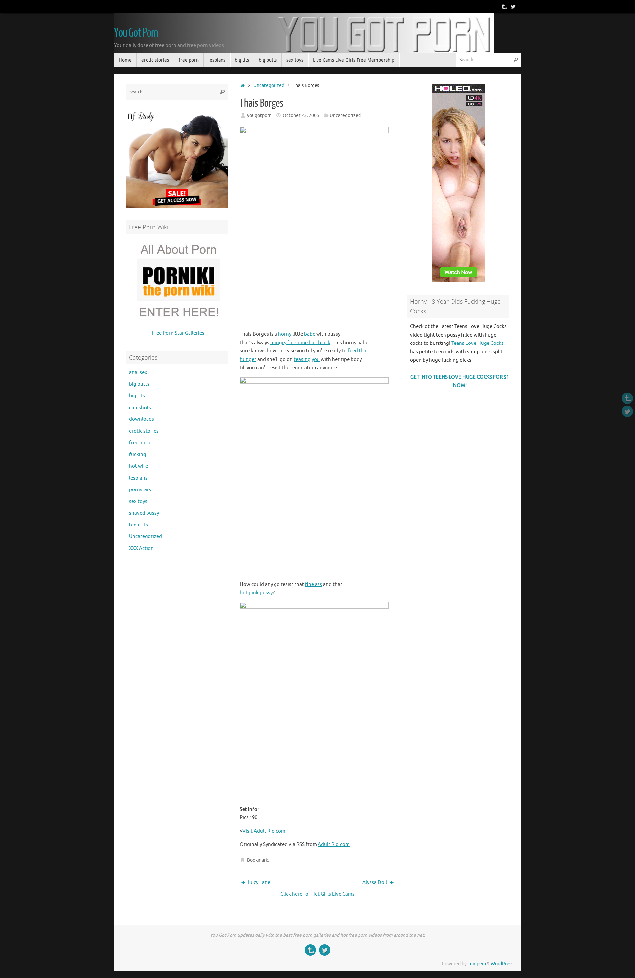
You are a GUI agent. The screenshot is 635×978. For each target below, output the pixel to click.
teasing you (307, 359)
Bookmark (257, 860)
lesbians (138, 478)
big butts (139, 384)
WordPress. (502, 964)
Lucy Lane (258, 882)
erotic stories (144, 431)
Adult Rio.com (334, 844)
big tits (137, 396)
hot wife (138, 466)
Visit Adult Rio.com (263, 831)
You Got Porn (136, 33)
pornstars (140, 490)
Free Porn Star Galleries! (179, 333)
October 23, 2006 (301, 115)
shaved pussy (144, 513)
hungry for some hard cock (300, 343)
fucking (137, 455)
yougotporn (259, 115)
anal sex (138, 372)
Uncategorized (268, 85)
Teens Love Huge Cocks (477, 343)
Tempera (477, 964)
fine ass (313, 584)
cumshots (140, 408)
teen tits (138, 525)
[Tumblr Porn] (503, 6)
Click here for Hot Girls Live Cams (317, 894)
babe (309, 334)
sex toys (138, 501)
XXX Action (141, 548)
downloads (141, 419)
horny (284, 334)
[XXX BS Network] (513, 6)
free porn (139, 443)
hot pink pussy (256, 593)
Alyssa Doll (375, 882)
